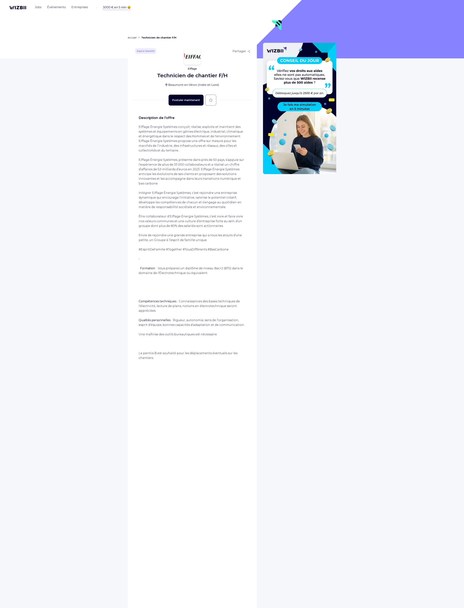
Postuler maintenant (186, 100)
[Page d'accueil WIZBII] (17, 7)
